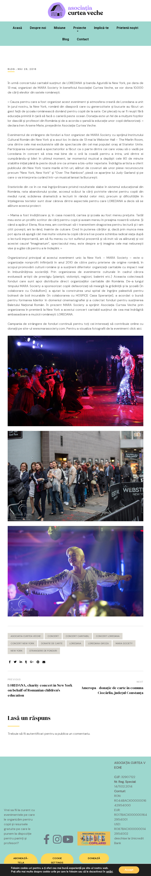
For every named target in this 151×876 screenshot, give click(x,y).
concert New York (22, 643)
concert (53, 636)
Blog (65, 39)
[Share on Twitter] (15, 662)
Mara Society (124, 643)
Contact (83, 39)
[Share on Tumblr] (26, 662)
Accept (129, 870)
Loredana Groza (98, 643)
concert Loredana (108, 636)
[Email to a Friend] (43, 662)
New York (16, 650)
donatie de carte (52, 643)
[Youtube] (68, 839)
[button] (21, 862)
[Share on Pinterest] (38, 662)
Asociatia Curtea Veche (26, 636)
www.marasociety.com (49, 328)
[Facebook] (47, 839)
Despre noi (38, 28)
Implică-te (101, 28)
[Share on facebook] (10, 662)
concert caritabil (77, 636)
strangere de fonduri (43, 650)
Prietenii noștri (127, 28)
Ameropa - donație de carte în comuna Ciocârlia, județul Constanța (112, 690)
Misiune (59, 28)
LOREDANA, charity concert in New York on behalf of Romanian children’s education (40, 690)
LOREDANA (75, 643)
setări (109, 871)
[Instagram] (57, 839)
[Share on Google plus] (32, 662)
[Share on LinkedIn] (21, 662)
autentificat (35, 734)
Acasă (17, 28)
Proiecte (79, 28)
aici (139, 328)
